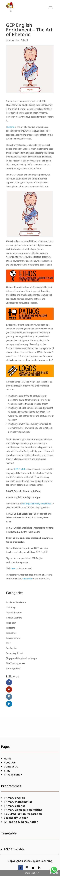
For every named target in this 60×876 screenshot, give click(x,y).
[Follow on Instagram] (26, 867)
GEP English (20, 469)
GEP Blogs (11, 607)
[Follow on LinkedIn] (39, 867)
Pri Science (11, 632)
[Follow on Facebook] (20, 867)
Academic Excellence (16, 602)
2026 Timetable (14, 849)
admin (11, 40)
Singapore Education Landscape (21, 658)
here (13, 568)
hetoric (10, 126)
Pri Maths (10, 627)
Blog (7, 770)
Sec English (11, 648)
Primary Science (14, 806)
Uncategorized (13, 668)
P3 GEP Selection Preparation (23, 814)
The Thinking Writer (15, 663)
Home (8, 758)
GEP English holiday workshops (36, 503)
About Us (10, 762)
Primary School (13, 637)
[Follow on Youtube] (33, 867)
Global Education (14, 612)
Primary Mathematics (18, 802)
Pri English (11, 622)
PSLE (8, 643)
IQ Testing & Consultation (21, 822)
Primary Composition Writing (23, 810)
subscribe (27, 578)
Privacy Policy (13, 774)
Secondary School (14, 653)
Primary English (14, 797)
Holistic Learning (14, 617)
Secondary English (16, 818)
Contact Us (11, 766)
